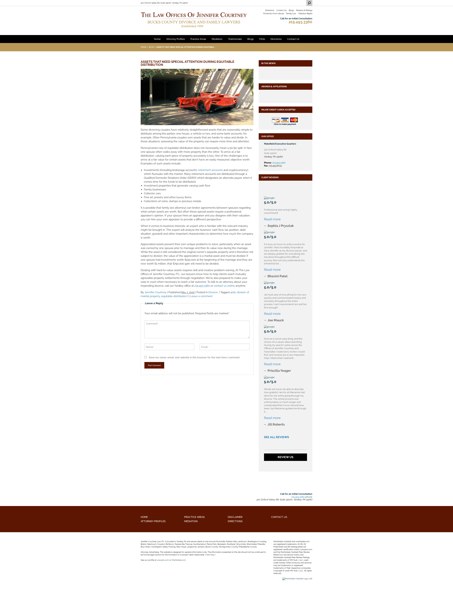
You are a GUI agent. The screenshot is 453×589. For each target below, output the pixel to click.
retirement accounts (210, 170)
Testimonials (235, 39)
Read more (272, 219)
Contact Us (281, 10)
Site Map (210, 555)
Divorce (213, 292)
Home (157, 39)
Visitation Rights (305, 13)
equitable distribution (174, 296)
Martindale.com (179, 560)
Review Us (285, 457)
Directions (269, 10)
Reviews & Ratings (304, 10)
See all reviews (276, 437)
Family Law (291, 13)
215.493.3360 (300, 21)
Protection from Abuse (273, 13)
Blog (151, 47)
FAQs (262, 39)
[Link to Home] (194, 19)
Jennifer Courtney (156, 292)
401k (233, 292)
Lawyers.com (163, 560)
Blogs (291, 10)
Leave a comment (201, 296)
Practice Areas (198, 39)
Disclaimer (235, 517)
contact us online (224, 285)
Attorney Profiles (175, 39)
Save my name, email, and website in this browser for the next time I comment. (194, 357)
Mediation (217, 39)
